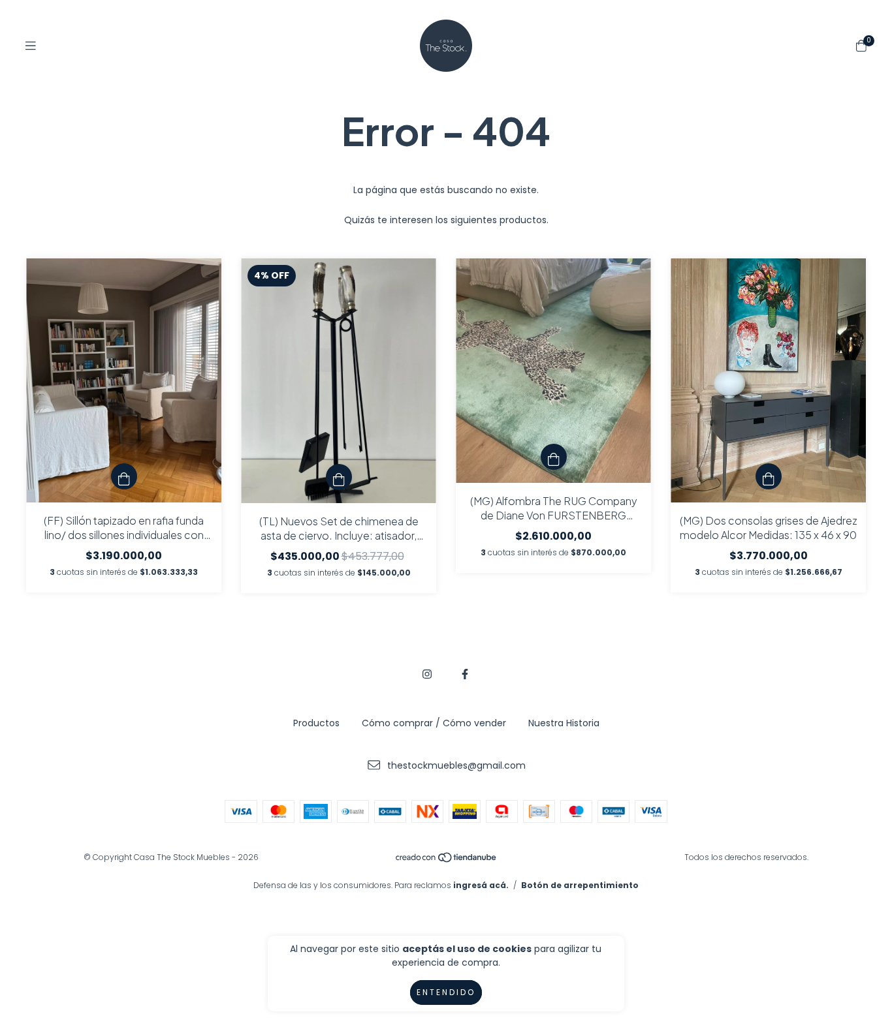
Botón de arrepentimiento (580, 885)
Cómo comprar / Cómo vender (434, 723)
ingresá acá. (481, 885)
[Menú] (31, 46)
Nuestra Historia (563, 723)
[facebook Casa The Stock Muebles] (465, 674)
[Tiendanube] (446, 860)
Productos (316, 723)
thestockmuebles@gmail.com (456, 765)
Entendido (446, 992)
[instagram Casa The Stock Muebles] (427, 674)
